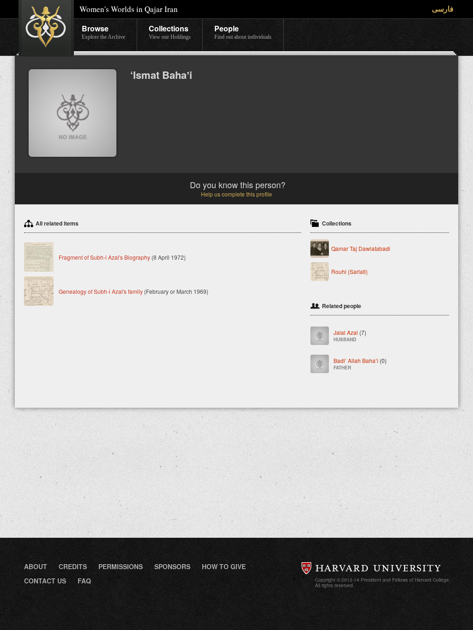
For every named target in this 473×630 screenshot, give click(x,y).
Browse (103, 31)
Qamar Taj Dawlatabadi (360, 248)
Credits (73, 566)
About (35, 566)
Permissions (120, 566)
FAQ (84, 580)
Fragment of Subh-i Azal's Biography (104, 257)
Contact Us (45, 580)
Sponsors (172, 566)
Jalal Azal (350, 335)
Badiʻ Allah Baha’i (360, 364)
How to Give (224, 566)
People (243, 31)
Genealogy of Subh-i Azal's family (101, 291)
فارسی (443, 8)
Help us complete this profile (236, 194)
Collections (170, 31)
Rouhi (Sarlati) (349, 271)
